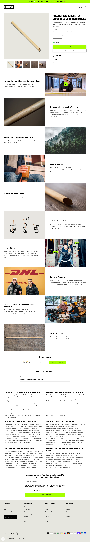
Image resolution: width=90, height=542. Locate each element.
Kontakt (47, 521)
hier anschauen (32, 313)
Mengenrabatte (49, 511)
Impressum (6, 506)
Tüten (25, 519)
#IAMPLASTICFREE (11, 538)
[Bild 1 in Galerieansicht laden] (10, 64)
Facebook (68, 514)
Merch (26, 521)
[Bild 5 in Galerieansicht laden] (42, 64)
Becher (26, 511)
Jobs (46, 519)
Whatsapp (68, 516)
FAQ (46, 506)
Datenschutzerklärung (9, 511)
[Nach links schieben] (5, 64)
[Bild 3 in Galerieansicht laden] (26, 64)
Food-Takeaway (28, 514)
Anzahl (54, 34)
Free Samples (27, 506)
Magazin (47, 509)
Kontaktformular (57, 465)
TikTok (67, 511)
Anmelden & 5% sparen (45, 494)
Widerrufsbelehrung (9, 514)
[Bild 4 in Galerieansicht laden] (34, 64)
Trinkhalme (27, 509)
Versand (60, 31)
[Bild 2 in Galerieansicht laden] (18, 64)
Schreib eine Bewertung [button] (57, 362)
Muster (47, 514)
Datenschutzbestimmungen (51, 490)
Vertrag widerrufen (10, 517)
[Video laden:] (65, 84)
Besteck (26, 516)
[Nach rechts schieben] (47, 64)
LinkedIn (68, 509)
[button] (18, 7)
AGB (5, 509)
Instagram (68, 506)
